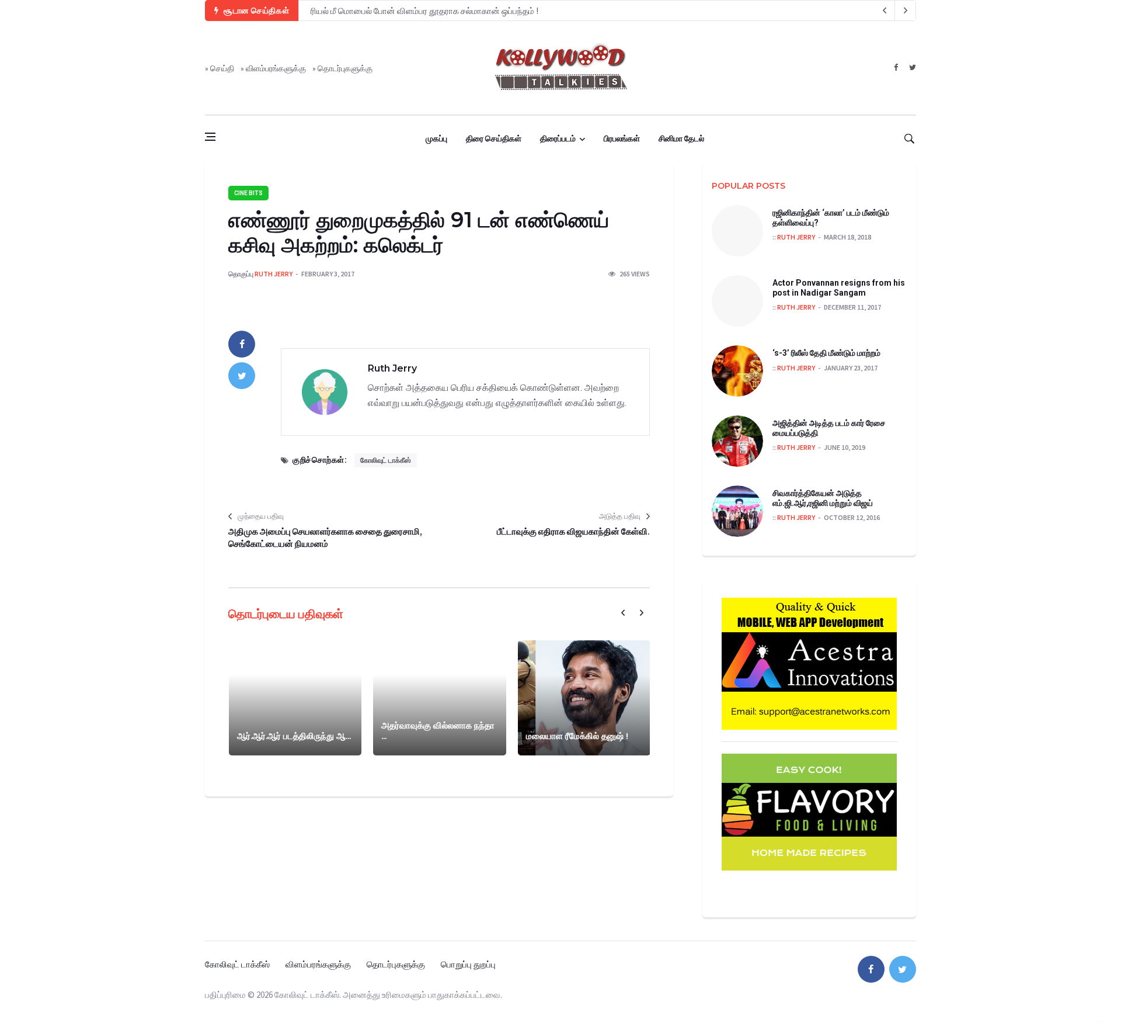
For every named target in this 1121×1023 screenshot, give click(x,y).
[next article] (884, 10)
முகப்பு (436, 138)
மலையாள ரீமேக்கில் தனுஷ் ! (577, 735)
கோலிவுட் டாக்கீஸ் (385, 460)
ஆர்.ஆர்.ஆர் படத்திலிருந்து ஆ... (294, 735)
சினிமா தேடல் (681, 138)
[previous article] (905, 10)
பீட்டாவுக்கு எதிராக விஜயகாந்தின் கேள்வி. (573, 531)
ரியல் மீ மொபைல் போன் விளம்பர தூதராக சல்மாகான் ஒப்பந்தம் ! (424, 10)
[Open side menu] (210, 137)
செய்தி (222, 68)
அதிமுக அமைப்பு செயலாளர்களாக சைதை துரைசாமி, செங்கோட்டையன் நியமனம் (325, 537)
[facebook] (896, 67)
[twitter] (912, 67)
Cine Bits (248, 193)
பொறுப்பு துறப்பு (468, 964)
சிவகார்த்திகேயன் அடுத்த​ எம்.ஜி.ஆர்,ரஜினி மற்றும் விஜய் (822, 498)
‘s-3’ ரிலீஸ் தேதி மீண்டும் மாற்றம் (826, 353)
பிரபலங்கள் (622, 138)
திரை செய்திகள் (493, 138)
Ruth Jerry (274, 273)
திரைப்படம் (558, 138)
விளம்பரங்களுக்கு (276, 68)
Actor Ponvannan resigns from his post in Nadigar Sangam (838, 287)
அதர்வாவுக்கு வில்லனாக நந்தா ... (438, 730)
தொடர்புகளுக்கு (345, 68)
